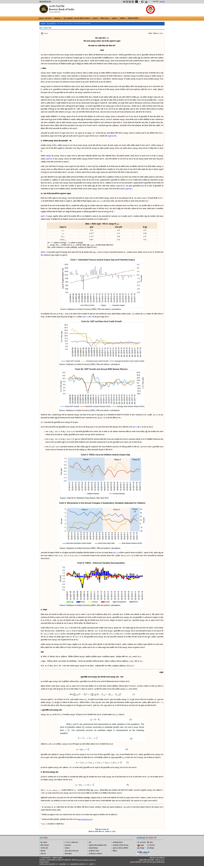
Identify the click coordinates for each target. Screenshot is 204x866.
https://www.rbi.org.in (85, 819)
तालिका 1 (43, 252)
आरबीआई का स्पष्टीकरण (95, 854)
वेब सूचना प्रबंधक (44, 862)
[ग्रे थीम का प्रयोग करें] (142, 2)
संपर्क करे (43, 854)
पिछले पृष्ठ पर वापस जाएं (102, 829)
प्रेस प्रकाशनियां (68, 18)
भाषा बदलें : (156, 1)
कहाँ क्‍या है (153, 858)
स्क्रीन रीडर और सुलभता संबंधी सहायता (153, 862)
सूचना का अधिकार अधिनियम (120, 848)
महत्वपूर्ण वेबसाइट (93, 848)
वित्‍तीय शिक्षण (68, 854)
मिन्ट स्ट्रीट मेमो (51, 23)
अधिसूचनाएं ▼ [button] (58, 18)
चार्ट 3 (135, 427)
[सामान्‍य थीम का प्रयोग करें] (139, 2)
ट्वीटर (151, 842)
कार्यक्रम (67, 848)
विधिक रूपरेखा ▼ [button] (105, 18)
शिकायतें (43, 851)
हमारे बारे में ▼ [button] (49, 18)
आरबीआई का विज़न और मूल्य (120, 845)
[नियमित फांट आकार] (130, 2)
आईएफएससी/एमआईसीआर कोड (97, 845)
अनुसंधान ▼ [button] (115, 18)
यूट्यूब (142, 845)
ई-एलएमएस (68, 845)
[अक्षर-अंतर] (124, 2)
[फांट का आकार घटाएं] (132, 2)
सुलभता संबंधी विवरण (136, 862)
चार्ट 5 (115, 553)
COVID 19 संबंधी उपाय (71, 842)
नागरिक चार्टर (44, 848)
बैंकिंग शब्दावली (45, 845)
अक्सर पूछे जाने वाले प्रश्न (72, 851)
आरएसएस (143, 842)
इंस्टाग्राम (152, 845)
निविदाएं (115, 851)
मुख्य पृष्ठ (41, 18)
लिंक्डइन (151, 848)
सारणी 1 (43, 216)
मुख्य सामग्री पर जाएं (45, 1)
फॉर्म (90, 842)
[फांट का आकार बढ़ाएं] (127, 2)
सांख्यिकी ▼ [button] (123, 18)
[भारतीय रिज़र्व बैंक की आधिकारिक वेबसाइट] (57, 8)
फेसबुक (142, 848)
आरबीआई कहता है (118, 842)
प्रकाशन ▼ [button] (96, 18)
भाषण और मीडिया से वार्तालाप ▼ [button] (82, 18)
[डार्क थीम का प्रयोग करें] (136, 2)
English (162, 1)
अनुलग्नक (110, 136)
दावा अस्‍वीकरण (160, 858)
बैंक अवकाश (44, 842)
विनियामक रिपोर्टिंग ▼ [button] (134, 18)
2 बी (92, 317)
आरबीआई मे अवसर (94, 851)
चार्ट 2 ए (85, 317)
